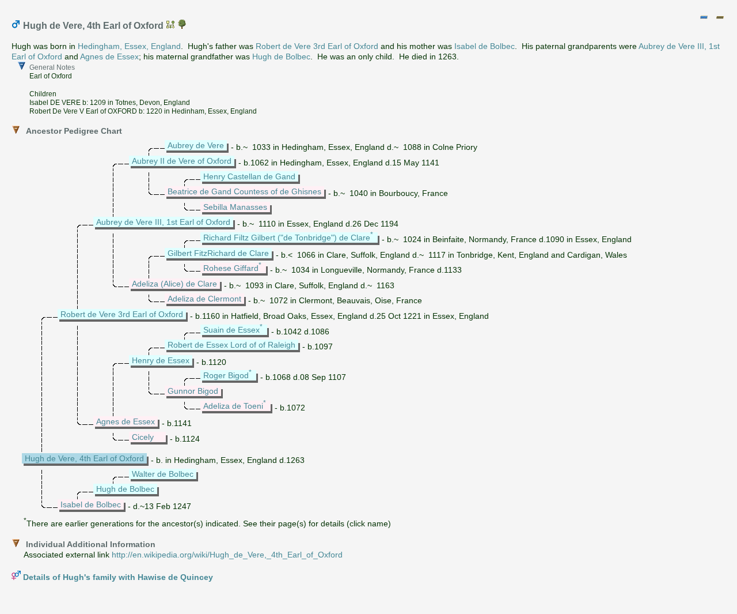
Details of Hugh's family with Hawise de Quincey (118, 577)
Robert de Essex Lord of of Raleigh (231, 344)
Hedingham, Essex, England (129, 46)
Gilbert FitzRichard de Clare (218, 253)
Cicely (143, 437)
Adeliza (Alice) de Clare (174, 283)
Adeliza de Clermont (204, 298)
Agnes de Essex (109, 56)
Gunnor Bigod (193, 390)
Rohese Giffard (231, 268)
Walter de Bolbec (162, 474)
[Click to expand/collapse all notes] (704, 17)
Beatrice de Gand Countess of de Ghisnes (244, 191)
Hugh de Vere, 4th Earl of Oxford (84, 458)
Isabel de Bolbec (484, 46)
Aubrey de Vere (196, 145)
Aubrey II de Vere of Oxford (181, 160)
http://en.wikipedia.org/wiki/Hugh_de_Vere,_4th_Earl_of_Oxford (227, 554)
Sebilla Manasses (235, 207)
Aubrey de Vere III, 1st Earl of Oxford (163, 222)
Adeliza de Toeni (233, 405)
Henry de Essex (160, 360)
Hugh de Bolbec (281, 56)
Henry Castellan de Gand (249, 176)
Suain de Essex (231, 329)
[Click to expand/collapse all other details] (720, 17)
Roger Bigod (226, 375)
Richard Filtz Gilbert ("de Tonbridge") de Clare (286, 237)
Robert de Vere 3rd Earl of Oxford (317, 46)
